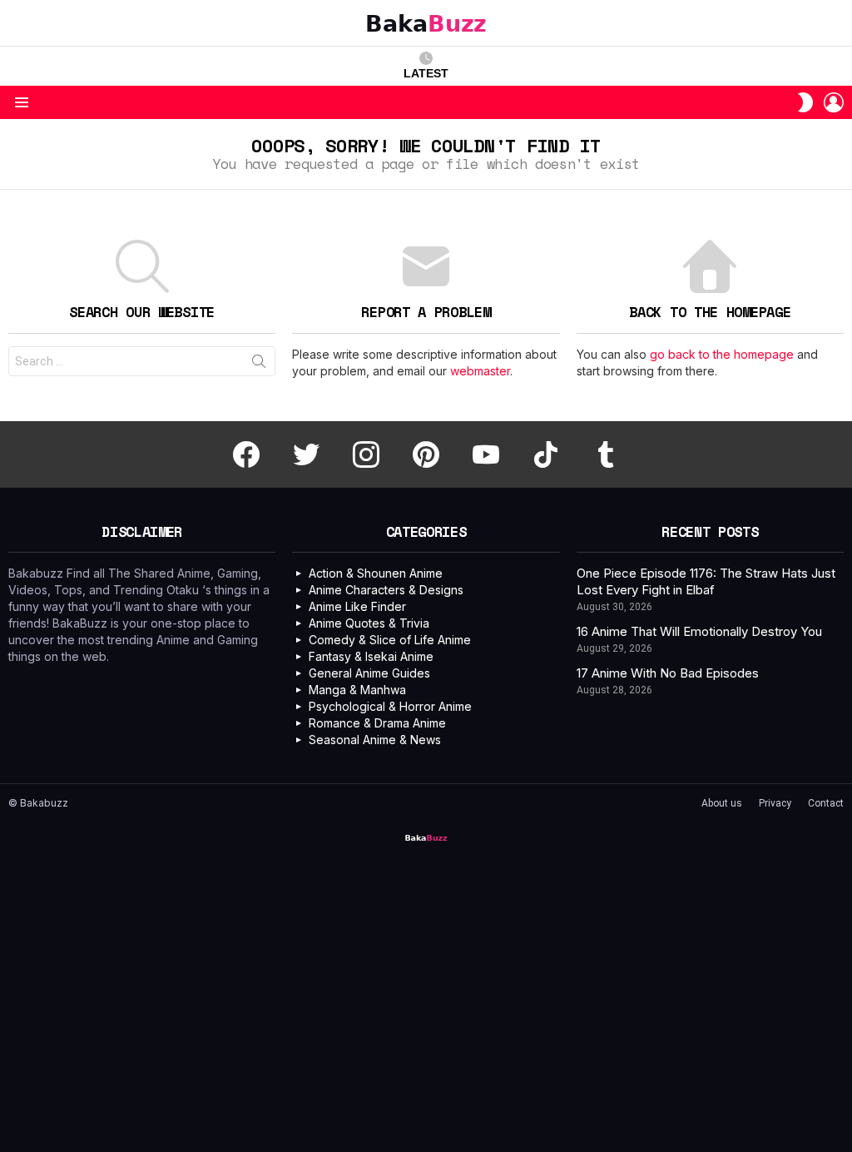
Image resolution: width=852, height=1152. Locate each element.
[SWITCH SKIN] (805, 102)
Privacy (775, 803)
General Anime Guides (369, 673)
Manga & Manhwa (357, 690)
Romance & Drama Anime (377, 723)
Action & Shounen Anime (376, 573)
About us (721, 803)
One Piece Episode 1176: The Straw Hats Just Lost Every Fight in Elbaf (706, 581)
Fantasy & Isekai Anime (371, 656)
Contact (826, 803)
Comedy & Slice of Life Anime (390, 640)
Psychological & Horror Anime (390, 706)
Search (258, 364)
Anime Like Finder (357, 606)
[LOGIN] (834, 102)
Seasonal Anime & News (375, 739)
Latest (426, 73)
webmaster (480, 371)
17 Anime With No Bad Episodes (668, 673)
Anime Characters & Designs (386, 590)
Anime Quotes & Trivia (369, 623)
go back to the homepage (722, 354)
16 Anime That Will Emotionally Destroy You (699, 631)
